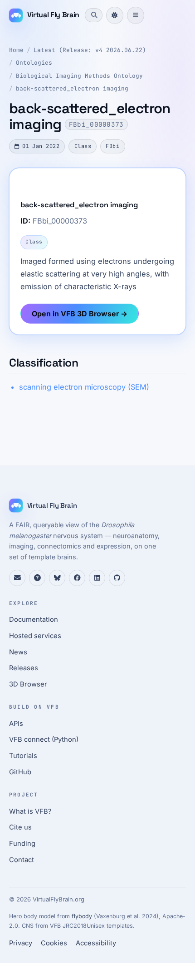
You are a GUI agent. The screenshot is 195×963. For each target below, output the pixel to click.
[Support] (17, 578)
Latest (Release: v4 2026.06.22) (90, 50)
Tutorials (23, 756)
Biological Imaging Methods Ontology (79, 76)
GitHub (20, 772)
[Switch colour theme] (114, 15)
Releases (23, 668)
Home (16, 50)
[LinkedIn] (97, 578)
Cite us (20, 827)
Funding (22, 843)
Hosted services (35, 636)
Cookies (54, 943)
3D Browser (28, 684)
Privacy (20, 943)
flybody (82, 916)
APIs (16, 724)
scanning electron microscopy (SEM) (84, 386)
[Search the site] (93, 15)
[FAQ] (37, 578)
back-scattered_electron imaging (72, 88)
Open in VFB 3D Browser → (79, 313)
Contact (21, 860)
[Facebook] (77, 578)
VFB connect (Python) (43, 739)
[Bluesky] (57, 578)
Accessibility (96, 943)
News (18, 652)
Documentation (33, 619)
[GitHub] (117, 578)
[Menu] (135, 15)
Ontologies (34, 63)
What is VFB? (30, 811)
